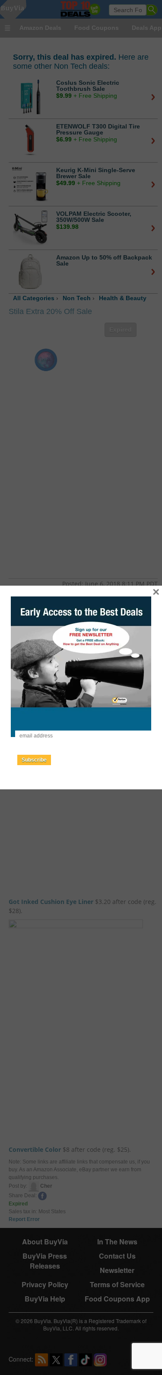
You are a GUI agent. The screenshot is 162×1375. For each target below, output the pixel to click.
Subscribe (34, 760)
